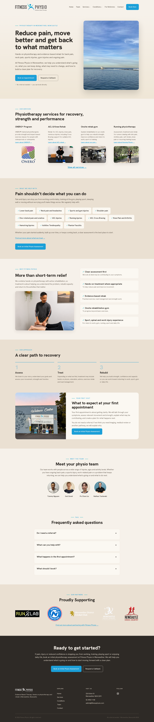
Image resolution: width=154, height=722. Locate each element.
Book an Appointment (26, 78)
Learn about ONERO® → (23, 142)
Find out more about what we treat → (30, 238)
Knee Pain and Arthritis (121, 218)
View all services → (77, 167)
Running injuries (75, 218)
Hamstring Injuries (26, 225)
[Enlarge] (136, 23)
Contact (60, 708)
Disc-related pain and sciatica (31, 218)
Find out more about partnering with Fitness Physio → (77, 625)
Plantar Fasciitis (74, 225)
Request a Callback (48, 78)
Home (59, 694)
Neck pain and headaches (50, 211)
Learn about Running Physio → (124, 142)
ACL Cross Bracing (96, 218)
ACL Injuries (56, 218)
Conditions (61, 701)
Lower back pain (25, 211)
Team (59, 705)
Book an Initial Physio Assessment (30, 246)
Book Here (132, 7)
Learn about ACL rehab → (57, 142)
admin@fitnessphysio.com (95, 703)
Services (60, 697)
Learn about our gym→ (89, 142)
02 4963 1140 (90, 700)
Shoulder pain (101, 211)
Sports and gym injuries (78, 211)
